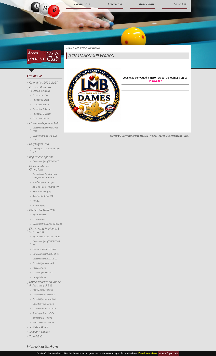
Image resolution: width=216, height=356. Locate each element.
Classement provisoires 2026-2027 (46, 129)
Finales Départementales (44, 323)
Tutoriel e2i (36, 336)
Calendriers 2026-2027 (43, 82)
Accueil (69, 48)
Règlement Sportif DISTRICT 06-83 (46, 243)
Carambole (82, 4)
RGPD (186, 136)
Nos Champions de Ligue (44, 182)
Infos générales (39, 268)
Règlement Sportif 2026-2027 (46, 161)
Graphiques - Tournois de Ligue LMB (46, 150)
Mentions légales (174, 136)
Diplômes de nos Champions (39, 168)
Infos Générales (39, 215)
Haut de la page (157, 136)
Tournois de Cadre (41, 100)
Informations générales (43, 290)
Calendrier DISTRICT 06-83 (44, 249)
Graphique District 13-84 (43, 313)
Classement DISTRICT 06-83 (45, 259)
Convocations (39, 219)
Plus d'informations (147, 353)
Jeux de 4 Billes (38, 327)
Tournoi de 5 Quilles (42, 114)
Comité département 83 (43, 273)
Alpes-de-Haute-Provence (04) (46, 187)
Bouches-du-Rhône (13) (43, 196)
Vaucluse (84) (39, 205)
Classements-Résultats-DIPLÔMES (47, 224)
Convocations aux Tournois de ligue (40, 89)
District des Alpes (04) (42, 210)
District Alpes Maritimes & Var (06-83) (44, 230)
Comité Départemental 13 (44, 295)
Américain (115, 4)
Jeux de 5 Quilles (39, 332)
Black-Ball (146, 4)
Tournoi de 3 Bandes (42, 109)
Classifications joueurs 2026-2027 (45, 137)
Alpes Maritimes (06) (42, 192)
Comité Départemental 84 (44, 299)
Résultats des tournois (42, 318)
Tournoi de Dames (41, 118)
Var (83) (36, 201)
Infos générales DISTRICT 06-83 (46, 237)
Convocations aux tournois (45, 309)
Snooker (180, 4)
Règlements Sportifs (41, 157)
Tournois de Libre (40, 95)
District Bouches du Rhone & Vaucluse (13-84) (45, 283)
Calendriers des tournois (43, 304)
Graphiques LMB (39, 144)
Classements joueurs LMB (44, 123)
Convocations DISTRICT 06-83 (46, 254)
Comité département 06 (43, 263)
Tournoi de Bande (41, 105)
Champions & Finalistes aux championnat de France (45, 176)
